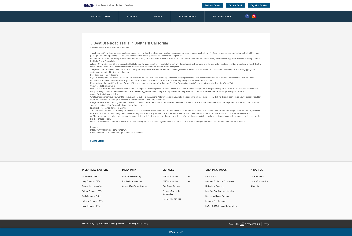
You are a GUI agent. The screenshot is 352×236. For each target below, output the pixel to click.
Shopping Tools (216, 169)
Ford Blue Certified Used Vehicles (219, 191)
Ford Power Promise (171, 186)
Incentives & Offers (100, 16)
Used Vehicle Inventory (132, 181)
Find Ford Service (222, 16)
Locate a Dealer (257, 176)
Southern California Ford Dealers (114, 5)
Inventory (132, 16)
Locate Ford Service (259, 181)
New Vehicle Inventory (131, 176)
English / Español (258, 5)
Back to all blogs (97, 141)
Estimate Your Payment (215, 201)
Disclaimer (121, 224)
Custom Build (235, 5)
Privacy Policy (142, 224)
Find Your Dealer (212, 5)
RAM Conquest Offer (91, 206)
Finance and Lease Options (217, 196)
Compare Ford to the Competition (172, 192)
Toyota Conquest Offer (92, 186)
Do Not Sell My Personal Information (221, 206)
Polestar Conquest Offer (92, 201)
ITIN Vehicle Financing (214, 186)
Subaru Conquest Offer (92, 191)
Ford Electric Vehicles (172, 199)
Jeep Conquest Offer (91, 181)
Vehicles (158, 16)
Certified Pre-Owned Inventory (135, 186)
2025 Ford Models (170, 181)
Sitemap (131, 224)
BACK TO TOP (176, 232)
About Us (257, 169)
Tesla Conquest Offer (91, 196)
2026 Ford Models (170, 176)
